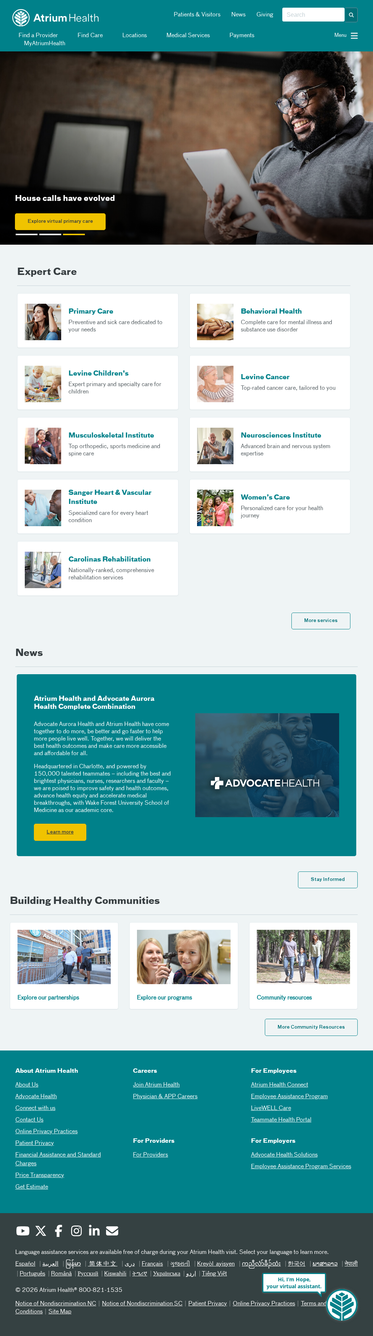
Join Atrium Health (156, 1085)
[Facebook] (58, 1232)
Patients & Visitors (197, 15)
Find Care (89, 36)
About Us (26, 1085)
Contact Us (29, 1120)
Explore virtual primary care (60, 221)
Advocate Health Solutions (284, 1155)
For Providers (150, 1155)
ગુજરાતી (180, 1264)
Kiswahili (115, 1274)
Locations (134, 36)
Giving (264, 15)
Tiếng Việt (214, 1274)
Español (25, 1264)
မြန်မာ (73, 1264)
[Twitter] (40, 1232)
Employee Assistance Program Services (301, 1167)
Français (152, 1264)
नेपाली (351, 1264)
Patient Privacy (34, 1143)
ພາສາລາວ (325, 1264)
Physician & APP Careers (165, 1097)
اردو (191, 1274)
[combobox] (313, 15)
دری (130, 1264)
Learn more (60, 832)
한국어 (296, 1264)
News (238, 15)
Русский (88, 1274)
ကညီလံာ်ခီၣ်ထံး (261, 1264)
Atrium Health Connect (279, 1085)
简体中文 (102, 1264)
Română (61, 1274)
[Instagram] (76, 1232)
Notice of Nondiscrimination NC (55, 1304)
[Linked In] (94, 1232)
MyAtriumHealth (44, 44)
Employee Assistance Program (289, 1097)
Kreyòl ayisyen (216, 1264)
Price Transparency (39, 1175)
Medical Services (187, 36)
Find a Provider (37, 36)
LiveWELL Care (271, 1108)
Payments (241, 36)
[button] (351, 15)
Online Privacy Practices (46, 1132)
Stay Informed (328, 879)
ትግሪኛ (139, 1274)
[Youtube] (22, 1232)
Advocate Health (36, 1097)
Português (32, 1274)
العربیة (50, 1264)
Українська (166, 1274)
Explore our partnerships (48, 998)
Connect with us (35, 1108)
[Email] (112, 1232)
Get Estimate (31, 1187)
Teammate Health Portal (281, 1120)
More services (321, 620)
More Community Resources (311, 1027)
